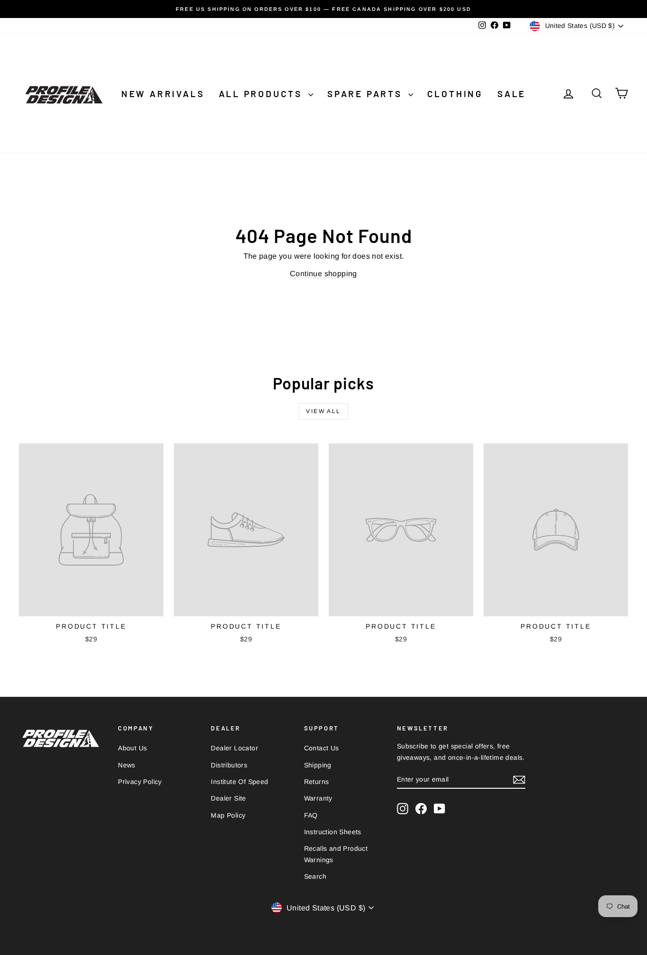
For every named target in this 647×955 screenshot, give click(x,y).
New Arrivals (163, 93)
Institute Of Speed (239, 781)
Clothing (455, 93)
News (126, 765)
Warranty (318, 798)
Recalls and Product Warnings (336, 854)
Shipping (318, 765)
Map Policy (228, 815)
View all (323, 411)
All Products (262, 93)
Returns (316, 781)
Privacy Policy (140, 781)
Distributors (229, 765)
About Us (132, 748)
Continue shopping (323, 274)
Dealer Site (228, 798)
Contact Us (321, 748)
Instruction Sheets (332, 832)
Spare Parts (366, 93)
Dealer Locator (234, 748)
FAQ (311, 815)
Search (315, 876)
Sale (511, 93)
